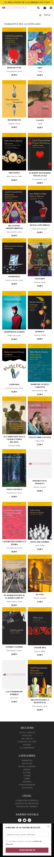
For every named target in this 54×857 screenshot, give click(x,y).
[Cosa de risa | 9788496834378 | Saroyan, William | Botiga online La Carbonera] (40, 626)
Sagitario (40, 279)
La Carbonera (27, 748)
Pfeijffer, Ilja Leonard (14, 335)
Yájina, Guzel (39, 441)
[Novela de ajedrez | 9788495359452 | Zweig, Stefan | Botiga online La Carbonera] (40, 521)
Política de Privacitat (27, 803)
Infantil (27, 782)
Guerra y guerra (14, 647)
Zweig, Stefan (39, 545)
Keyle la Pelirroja (40, 225)
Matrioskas (14, 277)
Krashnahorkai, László (14, 493)
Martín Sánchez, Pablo (14, 176)
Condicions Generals (27, 800)
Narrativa (27, 760)
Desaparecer (14, 120)
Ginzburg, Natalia (40, 282)
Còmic (27, 779)
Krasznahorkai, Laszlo (14, 548)
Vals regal (27, 739)
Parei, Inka (14, 698)
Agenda (27, 745)
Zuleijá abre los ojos (40, 437)
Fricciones (14, 173)
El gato (40, 594)
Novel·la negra (27, 767)
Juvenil (27, 773)
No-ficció (27, 763)
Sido (40, 68)
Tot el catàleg (27, 733)
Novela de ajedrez (39, 542)
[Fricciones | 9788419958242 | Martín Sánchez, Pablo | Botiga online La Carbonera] (14, 151)
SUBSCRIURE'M (27, 850)
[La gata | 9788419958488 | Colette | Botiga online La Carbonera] (40, 99)
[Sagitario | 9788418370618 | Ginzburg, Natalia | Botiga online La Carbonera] (40, 257)
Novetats (27, 736)
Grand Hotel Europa (14, 332)
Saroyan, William (39, 651)
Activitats (27, 788)
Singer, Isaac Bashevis (39, 229)
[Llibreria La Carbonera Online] (14, 8)
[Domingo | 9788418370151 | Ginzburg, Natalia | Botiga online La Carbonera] (40, 310)
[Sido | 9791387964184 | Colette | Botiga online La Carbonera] (40, 46)
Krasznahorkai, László (14, 71)
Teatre (27, 776)
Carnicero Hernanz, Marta (14, 280)
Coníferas (14, 384)
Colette (40, 71)
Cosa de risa (40, 648)
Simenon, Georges (40, 487)
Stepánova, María (14, 123)
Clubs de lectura (27, 742)
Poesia (27, 770)
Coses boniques (27, 785)
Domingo (39, 332)
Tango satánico (14, 489)
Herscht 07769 (14, 68)
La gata (40, 120)
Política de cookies (27, 807)
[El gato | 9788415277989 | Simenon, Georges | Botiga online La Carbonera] (40, 573)
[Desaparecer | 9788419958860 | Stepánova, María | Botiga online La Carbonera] (14, 99)
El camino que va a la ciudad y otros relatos (14, 439)
